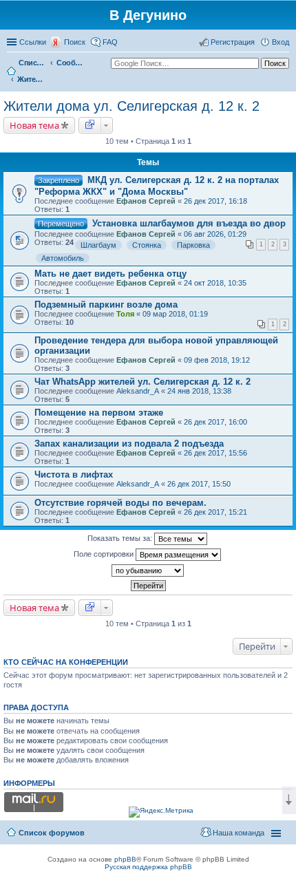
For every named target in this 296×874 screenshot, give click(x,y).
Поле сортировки (105, 554)
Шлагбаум (98, 245)
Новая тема (34, 125)
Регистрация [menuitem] (233, 42)
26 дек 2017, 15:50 (199, 484)
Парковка (193, 245)
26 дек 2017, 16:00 (215, 422)
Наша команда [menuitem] (238, 833)
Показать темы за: (120, 538)
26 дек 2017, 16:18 (215, 201)
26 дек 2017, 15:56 (215, 453)
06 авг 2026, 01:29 (215, 234)
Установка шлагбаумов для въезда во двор (189, 223)
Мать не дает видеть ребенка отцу (110, 273)
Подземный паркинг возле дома (106, 304)
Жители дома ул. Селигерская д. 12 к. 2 (31, 79)
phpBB (125, 859)
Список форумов (32, 62)
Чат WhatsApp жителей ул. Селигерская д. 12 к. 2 (142, 381)
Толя (125, 314)
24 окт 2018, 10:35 (215, 283)
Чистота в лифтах (73, 474)
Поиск (74, 42)
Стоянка (146, 245)
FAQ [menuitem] (110, 42)
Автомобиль (62, 258)
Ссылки (32, 42)
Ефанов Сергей (146, 201)
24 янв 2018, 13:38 (199, 391)
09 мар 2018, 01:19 (175, 314)
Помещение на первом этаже (98, 412)
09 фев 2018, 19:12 (217, 360)
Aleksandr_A (137, 391)
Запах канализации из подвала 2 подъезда (129, 443)
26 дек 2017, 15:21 (215, 512)
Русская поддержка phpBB (148, 867)
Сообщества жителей (70, 62)
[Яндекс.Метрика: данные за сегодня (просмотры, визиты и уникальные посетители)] (161, 812)
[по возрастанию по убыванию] (148, 570)
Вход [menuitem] (280, 42)
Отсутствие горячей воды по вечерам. (120, 503)
